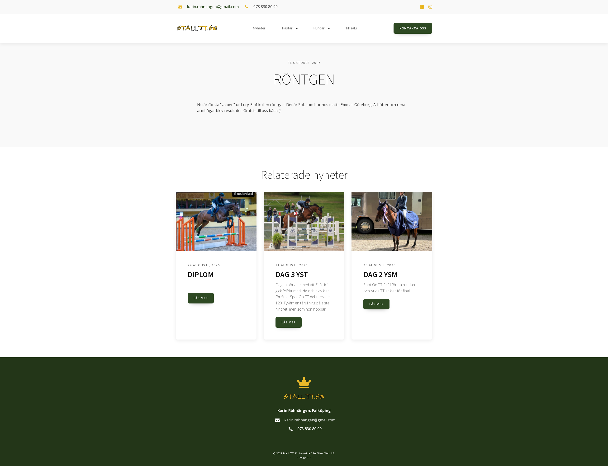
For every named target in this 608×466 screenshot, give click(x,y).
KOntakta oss (412, 28)
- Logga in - (304, 457)
